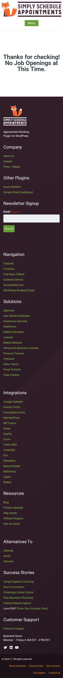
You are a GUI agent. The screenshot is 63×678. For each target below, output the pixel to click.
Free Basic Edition (14, 274)
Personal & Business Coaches (20, 348)
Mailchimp (9, 471)
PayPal (7, 434)
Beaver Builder (11, 466)
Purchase (8, 268)
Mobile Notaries (12, 342)
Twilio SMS (10, 444)
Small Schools (11, 369)
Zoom (6, 439)
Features (8, 263)
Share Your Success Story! (32, 608)
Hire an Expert (11, 523)
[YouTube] (17, 648)
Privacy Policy (36, 666)
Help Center (10, 513)
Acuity (7, 556)
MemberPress (11, 417)
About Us (8, 156)
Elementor (9, 460)
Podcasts (8, 358)
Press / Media (11, 166)
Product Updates (13, 507)
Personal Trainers (13, 353)
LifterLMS (9, 450)
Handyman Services (15, 321)
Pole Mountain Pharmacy (18, 597)
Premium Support (13, 628)
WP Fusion (9, 423)
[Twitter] (5, 648)
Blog (6, 502)
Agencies (8, 310)
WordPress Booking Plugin (19, 290)
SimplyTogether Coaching (18, 581)
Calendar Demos (13, 279)
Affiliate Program (13, 518)
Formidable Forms (14, 412)
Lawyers (8, 337)
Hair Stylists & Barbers (16, 315)
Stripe (6, 428)
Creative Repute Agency (17, 603)
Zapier (7, 476)
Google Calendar (13, 401)
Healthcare (9, 326)
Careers (7, 161)
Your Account (53, 666)
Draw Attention (12, 186)
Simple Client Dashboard (18, 192)
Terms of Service (17, 666)
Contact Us (54, 672)
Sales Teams (11, 364)
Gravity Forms (11, 407)
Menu (31, 23)
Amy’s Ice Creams (13, 587)
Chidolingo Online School (18, 592)
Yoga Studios (11, 374)
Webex (7, 482)
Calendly (8, 550)
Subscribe (9, 229)
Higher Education (13, 332)
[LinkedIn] (11, 648)
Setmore (8, 561)
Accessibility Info (13, 285)
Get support (39, 672)
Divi (5, 455)
